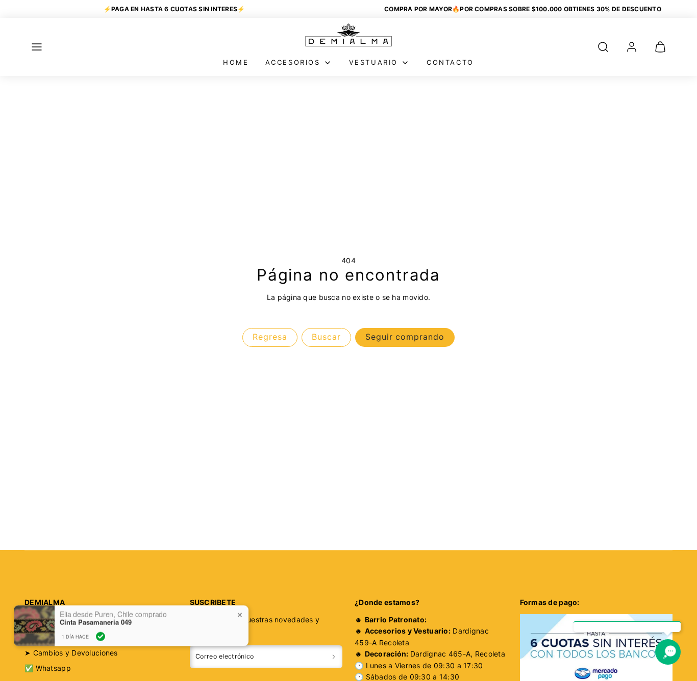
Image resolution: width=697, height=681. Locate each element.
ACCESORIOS (292, 62)
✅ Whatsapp (47, 668)
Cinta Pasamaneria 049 (96, 615)
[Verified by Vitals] (100, 629)
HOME (235, 62)
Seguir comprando (404, 337)
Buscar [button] (326, 337)
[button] (36, 47)
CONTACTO (450, 62)
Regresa (270, 337)
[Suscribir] (333, 656)
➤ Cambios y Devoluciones (71, 652)
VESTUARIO (373, 62)
